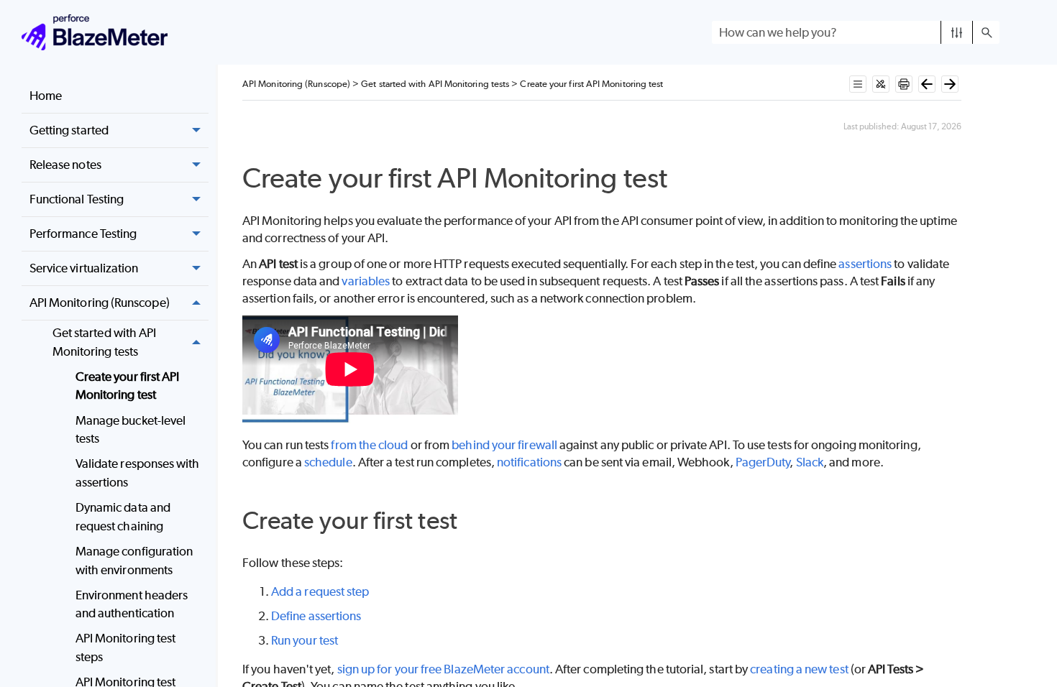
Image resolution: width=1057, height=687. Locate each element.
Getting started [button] (69, 130)
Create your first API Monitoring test (128, 385)
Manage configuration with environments (134, 560)
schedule (328, 462)
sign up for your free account (443, 669)
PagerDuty (763, 462)
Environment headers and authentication (132, 604)
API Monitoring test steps (126, 647)
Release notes (65, 164)
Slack (809, 462)
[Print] (903, 84)
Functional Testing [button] (76, 199)
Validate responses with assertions (138, 472)
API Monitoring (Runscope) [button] (99, 302)
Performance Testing (83, 233)
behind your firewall (504, 445)
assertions (865, 264)
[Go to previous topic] (926, 84)
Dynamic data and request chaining (123, 516)
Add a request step (320, 591)
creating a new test (799, 669)
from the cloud (369, 445)
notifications (529, 462)
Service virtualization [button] (84, 268)
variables (366, 281)
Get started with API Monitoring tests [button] (104, 342)
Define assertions (316, 616)
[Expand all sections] (857, 84)
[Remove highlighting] (880, 84)
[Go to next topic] (949, 84)
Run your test (304, 640)
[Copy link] (683, 181)
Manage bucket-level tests (131, 429)
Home (45, 95)
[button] (957, 32)
